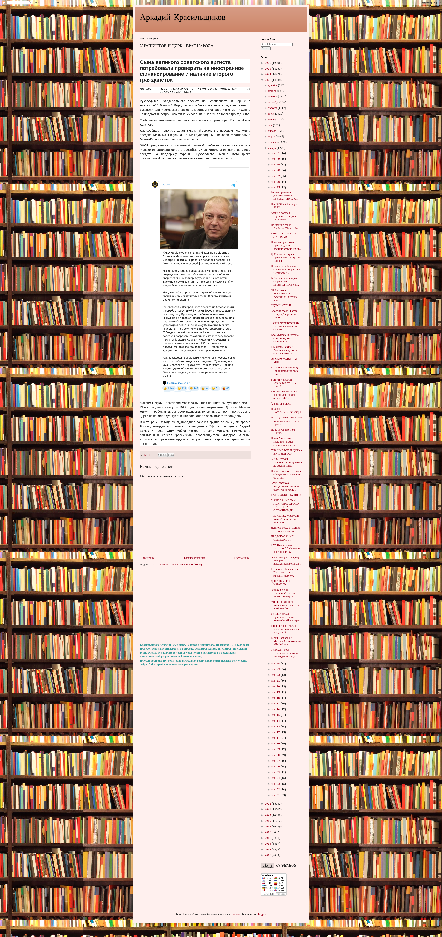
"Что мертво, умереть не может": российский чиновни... (285, 519)
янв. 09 (276, 749)
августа (273, 108)
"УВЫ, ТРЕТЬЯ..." (281, 403)
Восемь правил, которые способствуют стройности (285, 338)
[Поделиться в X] (166, 455)
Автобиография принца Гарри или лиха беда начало (285, 371)
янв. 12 (276, 732)
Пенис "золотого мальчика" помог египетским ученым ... (285, 441)
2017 (268, 832)
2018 (268, 826)
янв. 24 (276, 663)
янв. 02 (276, 789)
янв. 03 (276, 784)
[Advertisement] (195, 605)
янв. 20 (276, 686)
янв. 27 (276, 176)
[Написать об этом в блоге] (162, 455)
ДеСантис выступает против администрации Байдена (286, 257)
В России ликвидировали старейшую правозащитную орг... (286, 281)
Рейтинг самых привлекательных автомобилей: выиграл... (286, 617)
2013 (268, 855)
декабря (273, 85)
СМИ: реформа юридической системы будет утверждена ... (285, 486)
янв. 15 (276, 715)
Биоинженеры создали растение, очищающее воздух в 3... (285, 629)
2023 (268, 80)
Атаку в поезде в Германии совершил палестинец (284, 216)
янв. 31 (276, 153)
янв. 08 (276, 755)
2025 (268, 68)
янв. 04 (276, 778)
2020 (268, 815)
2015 (268, 843)
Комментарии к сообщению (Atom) (181, 564)
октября (273, 96)
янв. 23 (276, 669)
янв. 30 (276, 159)
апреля (272, 131)
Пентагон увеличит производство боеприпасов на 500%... (286, 245)
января (272, 148)
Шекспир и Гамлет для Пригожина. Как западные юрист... (284, 572)
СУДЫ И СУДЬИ (281, 305)
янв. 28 (276, 170)
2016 (268, 838)
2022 (268, 803)
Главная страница (194, 558)
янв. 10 (276, 743)
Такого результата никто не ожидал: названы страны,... (285, 326)
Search (265, 48)
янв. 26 (276, 182)
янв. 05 (276, 772)
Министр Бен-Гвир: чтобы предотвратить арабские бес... (285, 605)
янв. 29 (276, 164)
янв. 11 (276, 738)
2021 (268, 809)
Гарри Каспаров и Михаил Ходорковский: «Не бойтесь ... (286, 641)
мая (270, 125)
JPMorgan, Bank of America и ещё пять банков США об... (284, 350)
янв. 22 (276, 675)
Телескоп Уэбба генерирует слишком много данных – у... (284, 653)
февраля (273, 142)
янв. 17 (276, 703)
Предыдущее (241, 558)
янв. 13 (276, 726)
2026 (268, 63)
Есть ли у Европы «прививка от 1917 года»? (283, 383)
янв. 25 (276, 187)
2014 (268, 849)
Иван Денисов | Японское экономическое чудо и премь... (286, 421)
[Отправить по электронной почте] (159, 455)
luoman (236, 914)
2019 (268, 821)
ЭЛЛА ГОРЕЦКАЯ (174, 88)
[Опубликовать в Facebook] (169, 455)
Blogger (261, 914)
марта (272, 136)
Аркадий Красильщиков (183, 16)
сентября (273, 102)
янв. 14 (276, 721)
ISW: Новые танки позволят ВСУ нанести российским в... (286, 548)
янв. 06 (276, 766)
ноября (272, 91)
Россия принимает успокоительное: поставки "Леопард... (284, 195)
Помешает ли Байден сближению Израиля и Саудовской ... (285, 269)
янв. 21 (276, 680)
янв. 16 (276, 709)
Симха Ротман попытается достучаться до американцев (286, 462)
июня (271, 119)
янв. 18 (276, 698)
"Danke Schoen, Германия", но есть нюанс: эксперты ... (283, 593)
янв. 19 (276, 692)
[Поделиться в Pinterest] (172, 455)
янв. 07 (276, 761)
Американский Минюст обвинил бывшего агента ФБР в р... (285, 395)
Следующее (148, 558)
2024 (268, 74)
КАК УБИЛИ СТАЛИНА (286, 495)
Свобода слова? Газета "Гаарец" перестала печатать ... (284, 314)
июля (271, 113)
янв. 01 (276, 795)
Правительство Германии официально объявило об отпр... (286, 474)
